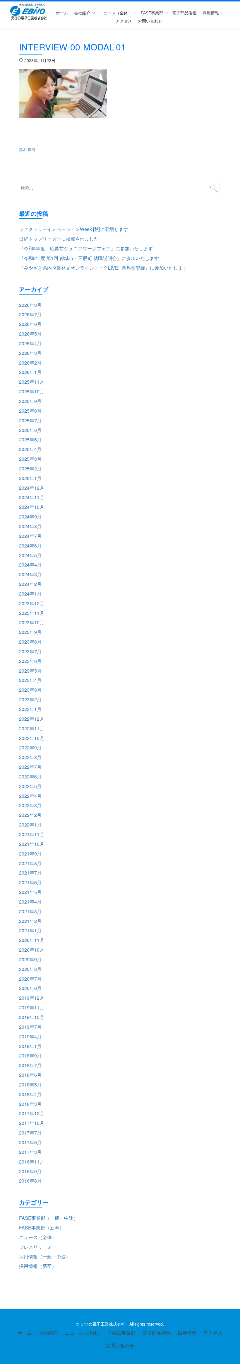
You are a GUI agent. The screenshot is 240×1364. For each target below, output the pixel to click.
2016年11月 (31, 1161)
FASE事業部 (152, 13)
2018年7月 (30, 1065)
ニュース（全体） (115, 13)
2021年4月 (30, 901)
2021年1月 (30, 930)
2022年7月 (30, 766)
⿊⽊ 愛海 (27, 149)
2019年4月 (30, 1036)
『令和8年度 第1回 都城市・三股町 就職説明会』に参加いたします (89, 258)
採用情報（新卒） (37, 1266)
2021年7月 (30, 872)
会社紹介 (82, 13)
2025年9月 (30, 401)
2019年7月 (30, 1026)
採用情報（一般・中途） (45, 1256)
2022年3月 (30, 805)
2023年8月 (30, 641)
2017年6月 (30, 1142)
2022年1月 (30, 824)
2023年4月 (30, 680)
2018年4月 (30, 1094)
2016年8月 (30, 1180)
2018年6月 (30, 1075)
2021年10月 (31, 844)
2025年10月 (31, 391)
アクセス (124, 21)
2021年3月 (30, 911)
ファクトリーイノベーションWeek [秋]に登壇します (73, 229)
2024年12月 (31, 487)
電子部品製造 (184, 13)
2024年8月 (30, 526)
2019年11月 (31, 1007)
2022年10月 (31, 738)
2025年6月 (30, 430)
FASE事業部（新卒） (41, 1227)
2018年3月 (30, 1104)
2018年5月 (30, 1084)
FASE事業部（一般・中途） (48, 1218)
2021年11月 (31, 834)
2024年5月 (30, 555)
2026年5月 (30, 333)
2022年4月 (30, 795)
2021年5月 (30, 892)
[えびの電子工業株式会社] (29, 11)
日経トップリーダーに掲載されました (59, 238)
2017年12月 (31, 1113)
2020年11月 (31, 940)
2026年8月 (30, 305)
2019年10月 (31, 1017)
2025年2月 (30, 468)
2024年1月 (30, 593)
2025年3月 (30, 458)
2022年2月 (30, 815)
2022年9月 (30, 747)
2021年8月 (30, 863)
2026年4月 (30, 343)
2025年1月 (30, 478)
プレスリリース (35, 1247)
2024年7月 (30, 536)
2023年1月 (30, 709)
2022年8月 (30, 757)
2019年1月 (30, 1046)
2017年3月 (30, 1152)
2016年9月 (30, 1171)
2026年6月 (30, 324)
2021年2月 (30, 921)
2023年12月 (31, 603)
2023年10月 (31, 622)
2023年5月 (30, 670)
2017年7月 (30, 1132)
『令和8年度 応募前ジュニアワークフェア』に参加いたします (86, 248)
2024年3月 (30, 574)
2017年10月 (31, 1123)
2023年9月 (30, 632)
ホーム (62, 13)
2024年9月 (30, 516)
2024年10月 (31, 507)
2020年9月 (30, 959)
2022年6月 (30, 776)
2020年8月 (30, 969)
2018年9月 (30, 1055)
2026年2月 (30, 362)
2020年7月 (30, 978)
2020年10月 (31, 949)
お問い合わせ (150, 21)
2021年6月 (30, 882)
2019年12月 (31, 997)
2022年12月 (31, 718)
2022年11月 (31, 728)
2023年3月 (30, 689)
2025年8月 (30, 410)
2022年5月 (30, 786)
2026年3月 (30, 353)
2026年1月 (30, 372)
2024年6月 (30, 545)
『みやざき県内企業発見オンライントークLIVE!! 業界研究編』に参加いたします (103, 267)
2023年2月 (30, 699)
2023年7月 (30, 651)
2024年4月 (30, 564)
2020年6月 (30, 988)
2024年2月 (30, 584)
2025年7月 (30, 420)
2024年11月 (31, 497)
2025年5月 (30, 439)
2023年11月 (31, 613)
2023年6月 (30, 661)
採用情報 (211, 13)
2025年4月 (30, 449)
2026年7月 (30, 314)
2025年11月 (31, 381)
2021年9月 (30, 853)
